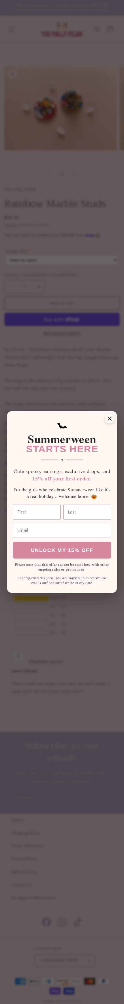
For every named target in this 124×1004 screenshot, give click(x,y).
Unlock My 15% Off (62, 550)
